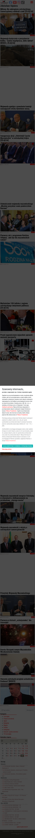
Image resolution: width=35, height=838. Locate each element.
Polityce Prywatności (11, 411)
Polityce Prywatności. (10, 440)
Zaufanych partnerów (7, 407)
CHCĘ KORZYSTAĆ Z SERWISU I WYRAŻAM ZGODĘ (17, 446)
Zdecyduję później (6, 449)
